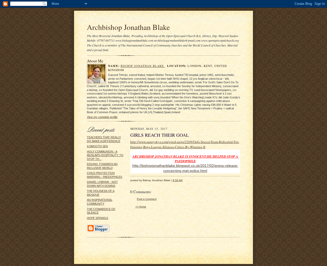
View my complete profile (102, 117)
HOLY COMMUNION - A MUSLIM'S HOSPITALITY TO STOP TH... (105, 155)
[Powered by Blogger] (98, 231)
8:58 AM (177, 180)
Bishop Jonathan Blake (143, 66)
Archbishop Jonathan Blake (128, 27)
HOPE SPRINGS (97, 217)
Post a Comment (147, 199)
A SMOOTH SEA (97, 146)
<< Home (140, 206)
